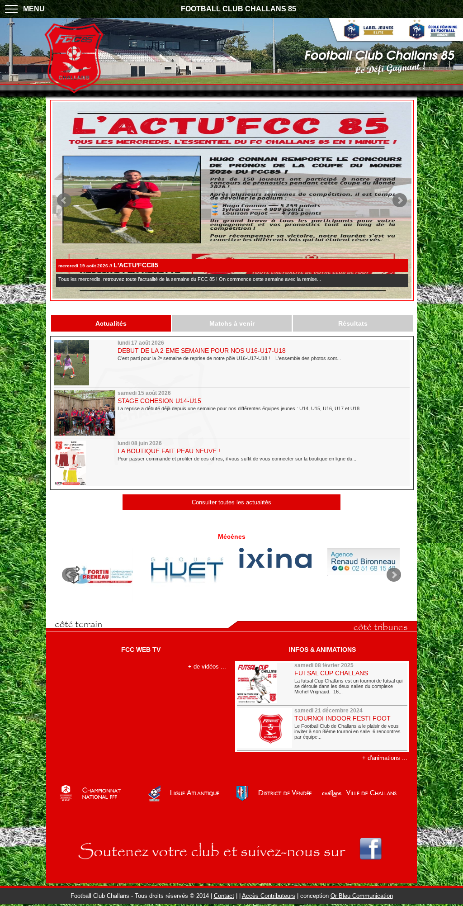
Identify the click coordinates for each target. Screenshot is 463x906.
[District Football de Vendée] (275, 797)
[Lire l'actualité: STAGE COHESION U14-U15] (84, 413)
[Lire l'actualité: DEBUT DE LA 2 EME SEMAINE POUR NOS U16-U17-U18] (84, 362)
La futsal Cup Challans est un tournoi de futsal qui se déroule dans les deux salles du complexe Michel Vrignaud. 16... (348, 685)
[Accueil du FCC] (74, 92)
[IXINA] (275, 558)
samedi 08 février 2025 (324, 665)
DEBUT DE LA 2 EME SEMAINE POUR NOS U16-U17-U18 (202, 350)
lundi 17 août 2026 (141, 343)
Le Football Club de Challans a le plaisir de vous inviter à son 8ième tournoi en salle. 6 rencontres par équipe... (347, 730)
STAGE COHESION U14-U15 (159, 400)
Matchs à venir (232, 323)
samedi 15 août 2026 (144, 393)
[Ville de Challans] (363, 797)
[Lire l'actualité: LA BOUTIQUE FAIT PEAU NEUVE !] (84, 463)
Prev (64, 200)
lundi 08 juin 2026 (140, 443)
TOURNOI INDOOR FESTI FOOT (342, 718)
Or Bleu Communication (362, 895)
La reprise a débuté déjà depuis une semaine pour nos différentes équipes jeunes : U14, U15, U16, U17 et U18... (241, 408)
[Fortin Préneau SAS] (99, 575)
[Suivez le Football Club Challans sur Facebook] (231, 867)
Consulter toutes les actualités (231, 502)
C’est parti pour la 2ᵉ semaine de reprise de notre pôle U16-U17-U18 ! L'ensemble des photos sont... (229, 358)
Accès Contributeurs (268, 895)
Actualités (111, 323)
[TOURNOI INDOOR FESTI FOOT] (264, 728)
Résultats (353, 323)
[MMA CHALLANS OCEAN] (364, 562)
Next (399, 200)
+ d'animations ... (384, 757)
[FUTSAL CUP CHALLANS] (264, 683)
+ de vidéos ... (207, 666)
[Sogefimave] (187, 571)
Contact (224, 895)
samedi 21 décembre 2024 (328, 710)
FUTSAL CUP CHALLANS (331, 673)
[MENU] (11, 9)
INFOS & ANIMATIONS (322, 649)
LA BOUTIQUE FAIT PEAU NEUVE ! (169, 451)
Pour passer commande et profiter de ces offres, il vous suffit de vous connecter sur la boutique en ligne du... (237, 458)
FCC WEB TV (141, 649)
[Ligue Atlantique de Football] (187, 797)
